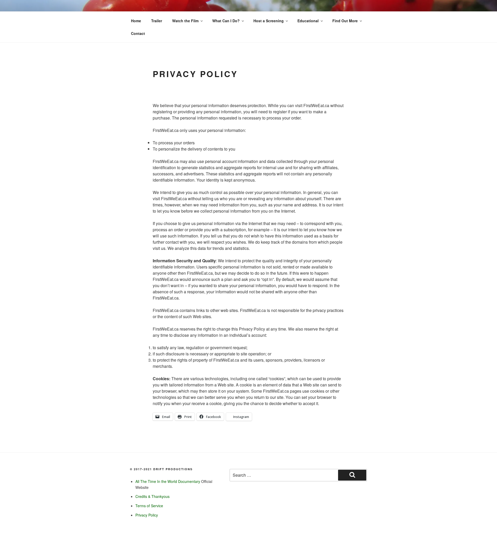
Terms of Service (149, 505)
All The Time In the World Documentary (167, 481)
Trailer (156, 20)
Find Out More (345, 20)
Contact (138, 33)
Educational (308, 20)
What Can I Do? (226, 20)
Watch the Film (185, 20)
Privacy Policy (146, 515)
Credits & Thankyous (152, 496)
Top (484, 540)
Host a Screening (268, 20)
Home (136, 20)
